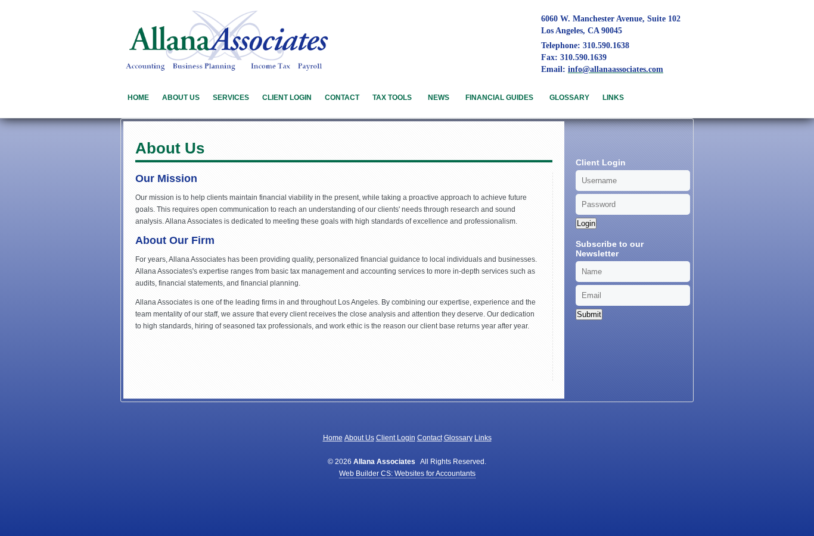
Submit (589, 314)
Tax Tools (392, 97)
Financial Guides (499, 97)
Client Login (287, 97)
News (438, 97)
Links (613, 97)
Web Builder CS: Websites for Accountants (407, 473)
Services (231, 97)
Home (138, 97)
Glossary (569, 97)
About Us (181, 97)
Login (586, 223)
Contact (342, 97)
